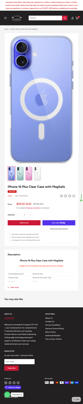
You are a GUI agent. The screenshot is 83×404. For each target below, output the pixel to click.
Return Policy (50, 332)
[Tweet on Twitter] (69, 195)
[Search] (64, 18)
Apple (10, 196)
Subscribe (11, 368)
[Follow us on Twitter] (9, 382)
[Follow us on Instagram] (14, 382)
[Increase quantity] (30, 215)
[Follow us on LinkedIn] (18, 382)
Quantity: (11, 215)
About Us (48, 318)
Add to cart (24, 223)
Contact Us (49, 322)
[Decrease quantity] (19, 215)
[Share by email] (73, 195)
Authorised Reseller (53, 336)
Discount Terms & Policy (54, 329)
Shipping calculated (33, 208)
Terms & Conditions (52, 325)
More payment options (59, 229)
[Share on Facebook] (61, 195)
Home (6, 29)
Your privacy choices (53, 339)
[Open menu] (5, 18)
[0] (77, 18)
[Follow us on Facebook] (5, 382)
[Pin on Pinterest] (65, 195)
